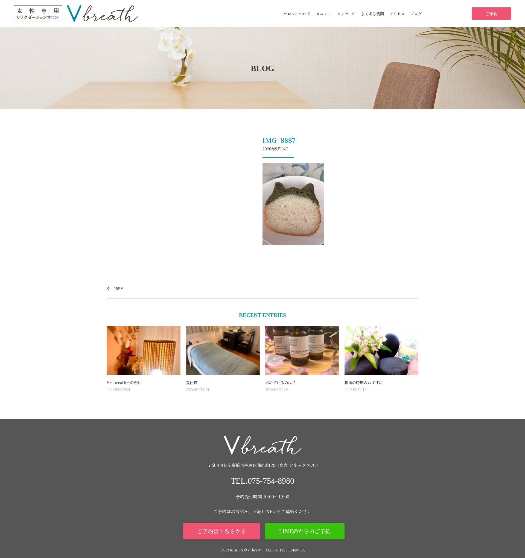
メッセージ (346, 13)
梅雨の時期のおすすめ (364, 382)
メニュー (323, 13)
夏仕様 (191, 382)
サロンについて (297, 13)
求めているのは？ (280, 382)
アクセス (397, 13)
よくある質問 (372, 13)
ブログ (416, 13)
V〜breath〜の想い (124, 382)
